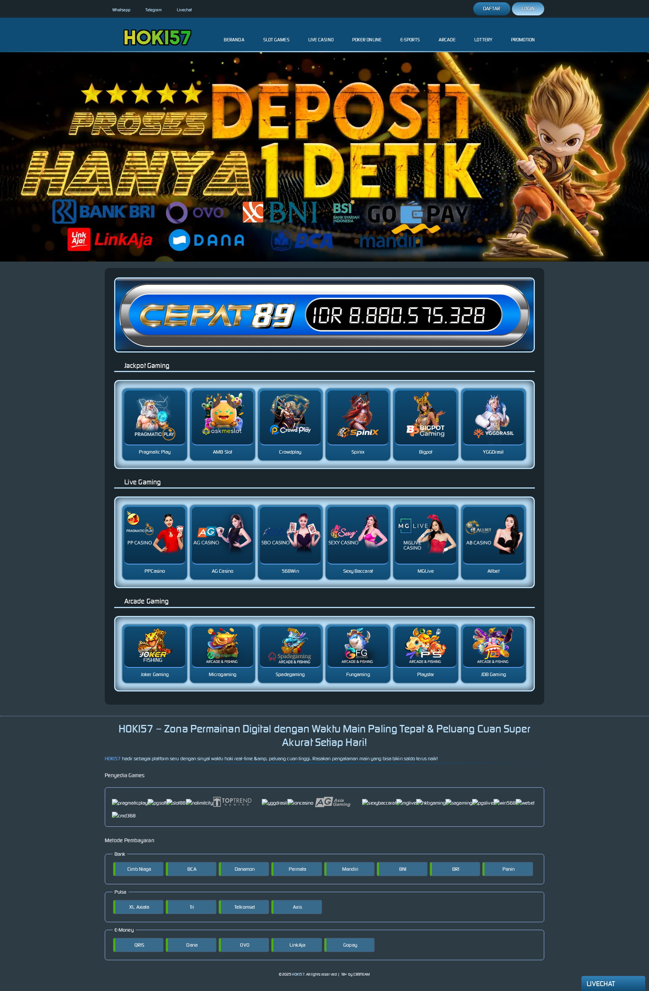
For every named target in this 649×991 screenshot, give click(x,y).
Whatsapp (121, 9)
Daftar (492, 8)
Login (528, 8)
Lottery (483, 39)
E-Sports (410, 39)
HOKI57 (113, 758)
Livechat (184, 9)
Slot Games (276, 39)
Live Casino (321, 39)
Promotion (523, 39)
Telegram (153, 9)
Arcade (447, 39)
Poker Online (367, 39)
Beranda (234, 39)
